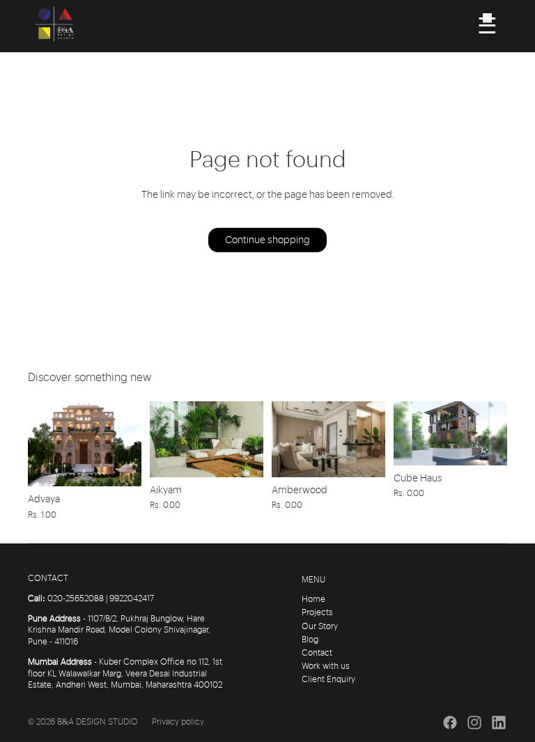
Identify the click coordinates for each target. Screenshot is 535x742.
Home (313, 599)
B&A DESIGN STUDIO (97, 722)
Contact (317, 653)
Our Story (320, 627)
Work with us (326, 666)
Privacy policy (178, 722)
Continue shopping (267, 240)
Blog (310, 640)
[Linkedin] (498, 722)
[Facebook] (450, 722)
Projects (317, 613)
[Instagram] (474, 722)
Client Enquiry (328, 679)
